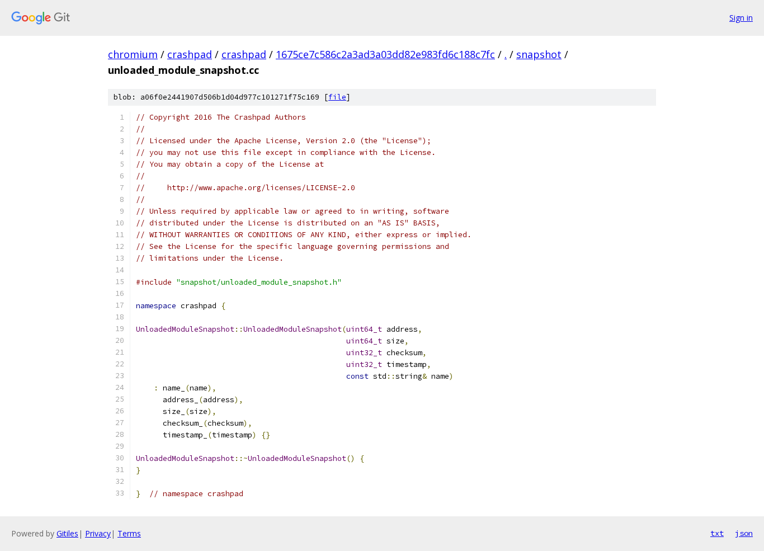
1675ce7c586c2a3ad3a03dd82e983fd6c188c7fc (385, 54)
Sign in (741, 17)
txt (717, 533)
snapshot (539, 54)
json (744, 533)
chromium (133, 54)
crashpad (189, 54)
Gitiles (67, 533)
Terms (129, 533)
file (337, 97)
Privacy (98, 533)
